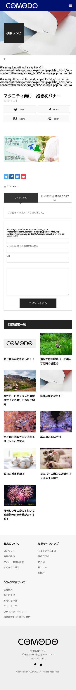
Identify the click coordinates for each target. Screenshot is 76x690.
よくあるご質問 (11, 567)
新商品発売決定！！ (51, 396)
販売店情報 (9, 595)
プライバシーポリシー (15, 611)
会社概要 (8, 589)
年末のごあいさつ (50, 437)
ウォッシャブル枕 (47, 550)
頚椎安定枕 (43, 556)
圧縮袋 (41, 573)
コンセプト (9, 550)
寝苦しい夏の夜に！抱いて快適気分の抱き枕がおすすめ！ (19, 515)
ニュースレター (11, 606)
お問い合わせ (10, 600)
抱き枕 (41, 561)
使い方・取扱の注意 (14, 561)
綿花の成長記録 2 (14, 473)
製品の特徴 (9, 556)
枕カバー (42, 567)
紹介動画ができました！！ (19, 359)
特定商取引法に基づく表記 (17, 617)
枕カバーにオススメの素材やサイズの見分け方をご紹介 (19, 400)
